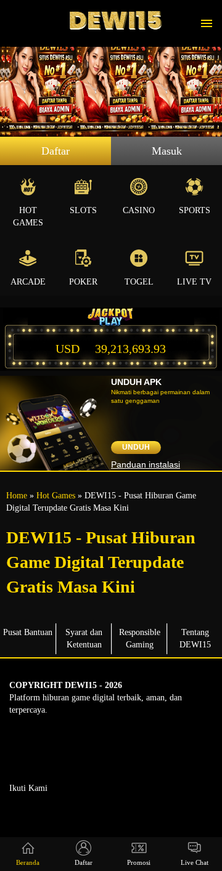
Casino (139, 210)
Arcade (28, 281)
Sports (194, 210)
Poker (83, 281)
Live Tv (194, 281)
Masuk (167, 151)
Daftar (55, 151)
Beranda (27, 862)
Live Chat (194, 862)
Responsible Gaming (139, 638)
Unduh (136, 447)
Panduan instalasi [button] (145, 464)
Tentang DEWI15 (195, 638)
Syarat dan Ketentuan (83, 638)
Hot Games (28, 216)
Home (16, 495)
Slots (83, 210)
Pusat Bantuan (27, 632)
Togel (139, 281)
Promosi (138, 862)
